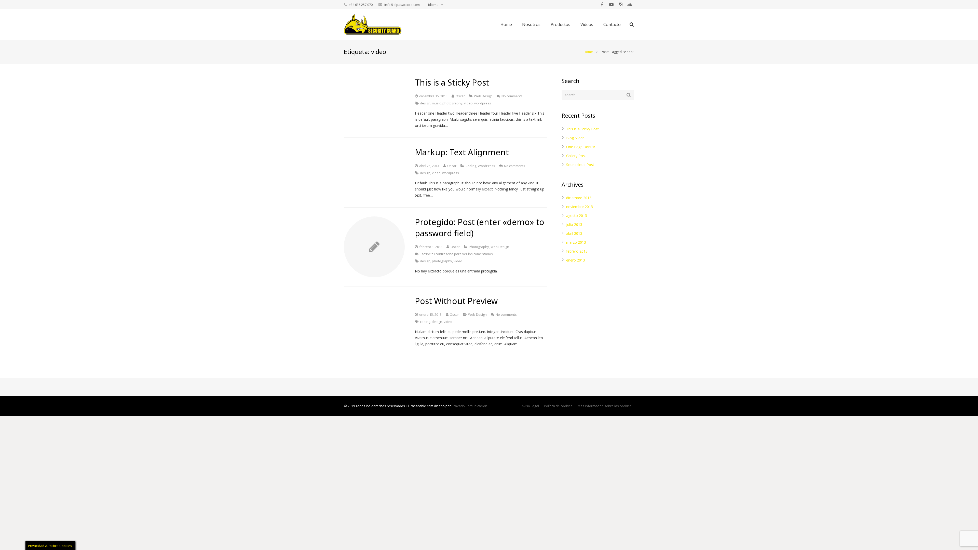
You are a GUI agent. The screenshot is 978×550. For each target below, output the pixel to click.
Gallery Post (576, 155)
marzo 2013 (576, 242)
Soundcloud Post (580, 164)
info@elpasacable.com (402, 4)
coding (425, 321)
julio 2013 (574, 224)
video (468, 103)
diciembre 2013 (578, 197)
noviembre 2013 (579, 206)
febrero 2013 (577, 251)
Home (588, 51)
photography (452, 103)
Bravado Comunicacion (469, 406)
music (436, 103)
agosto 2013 (576, 215)
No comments (512, 96)
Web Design (483, 96)
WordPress (486, 165)
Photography (479, 246)
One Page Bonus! (580, 146)
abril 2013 (574, 233)
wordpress (482, 103)
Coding (471, 165)
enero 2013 (575, 260)
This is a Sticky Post (582, 129)
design (425, 103)
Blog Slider (575, 137)
